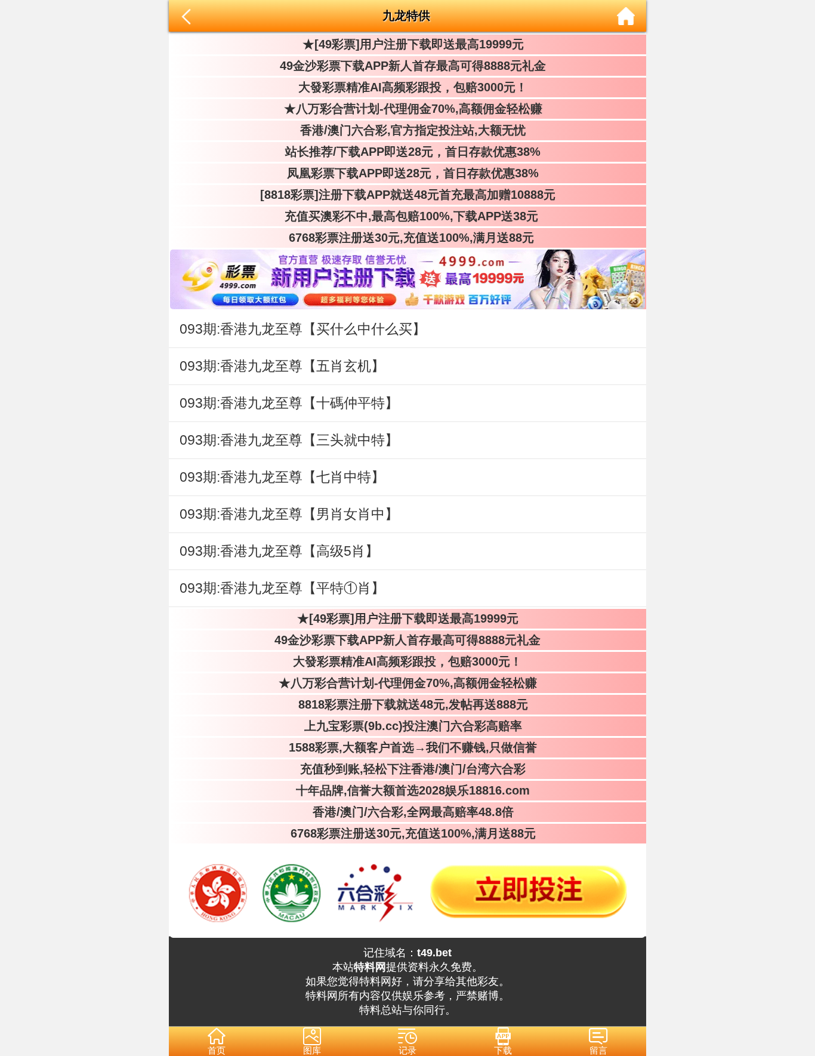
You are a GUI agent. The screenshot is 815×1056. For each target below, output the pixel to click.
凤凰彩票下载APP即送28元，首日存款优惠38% (407, 173)
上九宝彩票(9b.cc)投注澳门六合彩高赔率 (408, 725)
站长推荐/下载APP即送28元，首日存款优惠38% (407, 151)
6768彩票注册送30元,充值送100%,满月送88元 (408, 237)
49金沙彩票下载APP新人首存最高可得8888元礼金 (407, 65)
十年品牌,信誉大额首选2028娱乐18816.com (407, 790)
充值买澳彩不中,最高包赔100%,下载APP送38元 (407, 216)
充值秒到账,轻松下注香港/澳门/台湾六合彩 (407, 768)
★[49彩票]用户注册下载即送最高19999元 (408, 44)
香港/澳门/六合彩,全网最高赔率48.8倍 (408, 811)
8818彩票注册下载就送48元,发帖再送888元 (408, 704)
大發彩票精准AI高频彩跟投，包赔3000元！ (407, 87)
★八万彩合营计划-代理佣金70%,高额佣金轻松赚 (407, 108)
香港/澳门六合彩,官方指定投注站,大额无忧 (407, 130)
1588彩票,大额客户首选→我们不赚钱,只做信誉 (407, 747)
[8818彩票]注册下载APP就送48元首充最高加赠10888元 (407, 194)
